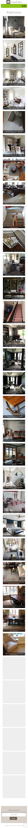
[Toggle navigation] (24, 6)
